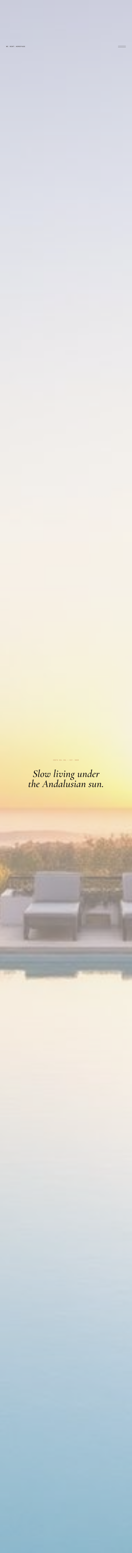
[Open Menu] (122, 46)
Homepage (21, 46)
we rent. (11, 46)
